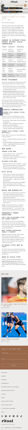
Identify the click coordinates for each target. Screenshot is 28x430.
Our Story (4, 372)
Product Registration (7, 390)
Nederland (8, 427)
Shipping (4, 379)
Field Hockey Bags (6, 404)
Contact (3, 376)
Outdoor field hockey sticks (10, 91)
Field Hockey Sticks (7, 401)
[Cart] (26, 1)
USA (2, 427)
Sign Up (14, 365)
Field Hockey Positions (10, 339)
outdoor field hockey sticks (9, 261)
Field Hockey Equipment (8, 408)
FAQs (2, 412)
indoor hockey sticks (12, 262)
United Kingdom (16, 427)
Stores (3, 394)
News (2, 397)
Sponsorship (5, 383)
